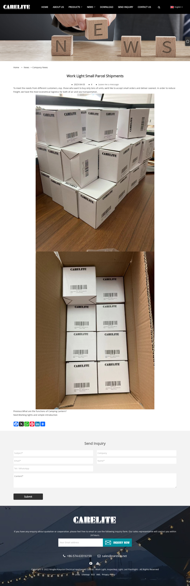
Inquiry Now (121, 542)
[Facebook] (91, 563)
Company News (40, 67)
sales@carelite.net (114, 556)
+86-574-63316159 (79, 556)
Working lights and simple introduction (38, 414)
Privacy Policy (108, 574)
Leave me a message (108, 84)
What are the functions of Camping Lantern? (44, 411)
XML (98, 574)
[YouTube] (97, 563)
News (26, 67)
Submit (28, 496)
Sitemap (85, 574)
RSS (93, 574)
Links (77, 574)
